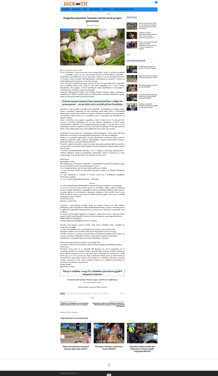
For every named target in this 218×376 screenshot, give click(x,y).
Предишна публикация (74, 303)
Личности (106, 9)
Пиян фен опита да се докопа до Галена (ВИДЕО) (148, 86)
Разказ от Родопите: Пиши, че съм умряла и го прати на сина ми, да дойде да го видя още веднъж (148, 25)
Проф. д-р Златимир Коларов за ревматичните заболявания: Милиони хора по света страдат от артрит (148, 45)
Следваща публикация (109, 304)
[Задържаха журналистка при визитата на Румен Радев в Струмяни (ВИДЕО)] (132, 97)
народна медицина (84, 293)
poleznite (71, 267)
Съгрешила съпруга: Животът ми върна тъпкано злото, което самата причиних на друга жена (148, 35)
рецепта (105, 293)
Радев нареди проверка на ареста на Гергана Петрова (147, 67)
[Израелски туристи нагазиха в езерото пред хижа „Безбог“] (132, 79)
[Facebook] (109, 365)
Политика (76, 9)
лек (67, 293)
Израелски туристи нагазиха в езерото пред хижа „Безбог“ (148, 77)
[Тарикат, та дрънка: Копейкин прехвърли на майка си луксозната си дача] (132, 107)
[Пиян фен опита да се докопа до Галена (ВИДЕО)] (132, 88)
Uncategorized (67, 30)
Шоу (85, 9)
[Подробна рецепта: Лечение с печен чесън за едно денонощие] (122, 293)
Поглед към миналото (123, 9)
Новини (66, 9)
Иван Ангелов (95, 25)
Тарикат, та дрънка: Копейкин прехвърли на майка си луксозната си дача (148, 105)
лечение (73, 293)
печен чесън (97, 293)
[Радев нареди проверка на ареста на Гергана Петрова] (132, 69)
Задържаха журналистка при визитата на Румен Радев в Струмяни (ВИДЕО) (148, 96)
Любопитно (95, 9)
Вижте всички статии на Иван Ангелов (92, 287)
